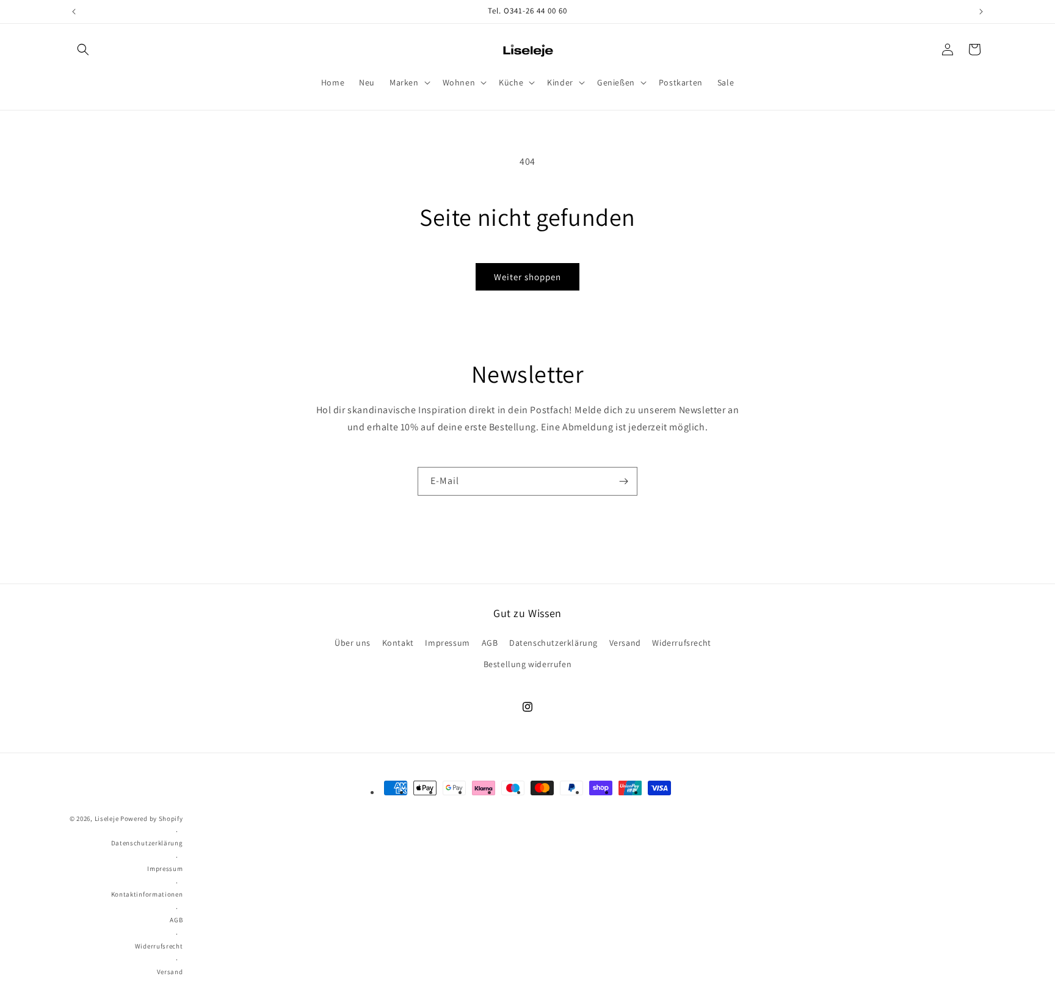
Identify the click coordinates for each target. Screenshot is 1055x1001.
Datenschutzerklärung (553, 642)
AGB (490, 642)
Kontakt (398, 642)
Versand (625, 642)
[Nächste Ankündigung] (981, 11)
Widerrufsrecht (681, 642)
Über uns (353, 642)
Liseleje (107, 818)
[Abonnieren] (623, 481)
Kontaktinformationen (147, 894)
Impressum (447, 642)
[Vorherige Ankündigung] (73, 11)
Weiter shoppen (527, 277)
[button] (83, 49)
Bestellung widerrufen (528, 664)
